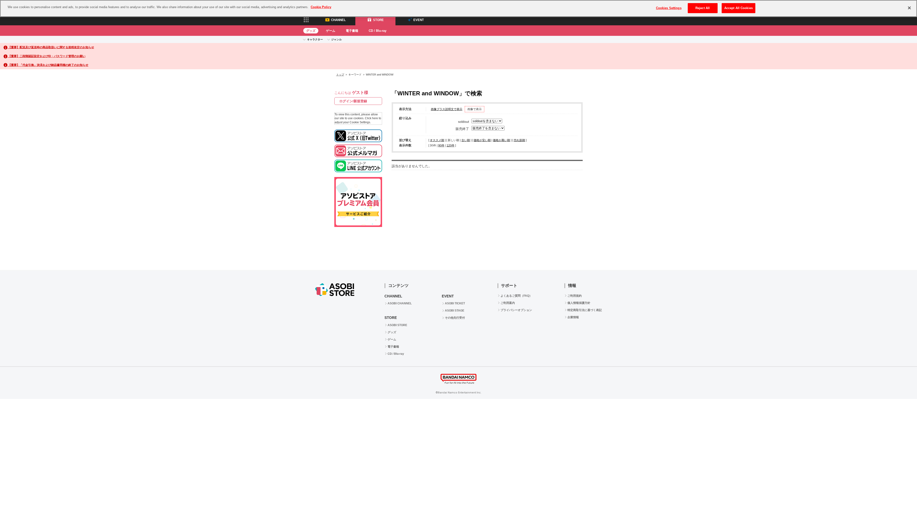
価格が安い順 (482, 140)
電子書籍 (352, 30)
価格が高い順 (501, 140)
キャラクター (315, 39)
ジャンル (336, 39)
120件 (450, 145)
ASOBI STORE (397, 325)
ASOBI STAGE (454, 310)
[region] (458, 8)
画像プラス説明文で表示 (446, 109)
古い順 (465, 140)
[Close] (909, 8)
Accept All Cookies (738, 8)
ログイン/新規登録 (353, 101)
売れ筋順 (519, 140)
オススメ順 (437, 140)
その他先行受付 (455, 317)
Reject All (702, 8)
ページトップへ (901, 254)
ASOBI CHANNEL (400, 303)
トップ (340, 74)
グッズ (310, 30)
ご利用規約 (574, 295)
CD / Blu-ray (377, 30)
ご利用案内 (508, 303)
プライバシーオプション (516, 310)
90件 (441, 145)
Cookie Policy (321, 7)
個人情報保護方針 (578, 303)
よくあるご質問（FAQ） (516, 295)
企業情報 (573, 317)
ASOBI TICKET (455, 303)
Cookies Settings (669, 8)
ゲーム (330, 30)
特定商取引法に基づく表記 (584, 310)
